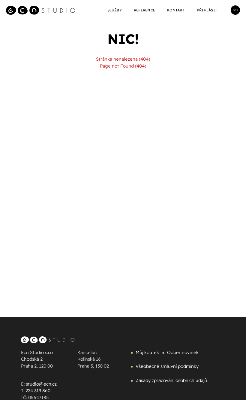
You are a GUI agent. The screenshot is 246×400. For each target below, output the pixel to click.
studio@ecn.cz (41, 384)
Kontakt (176, 10)
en (235, 9)
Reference (144, 10)
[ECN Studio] (40, 10)
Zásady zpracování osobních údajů (171, 380)
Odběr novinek (183, 352)
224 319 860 (38, 390)
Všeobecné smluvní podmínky (167, 366)
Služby (114, 10)
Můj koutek (147, 352)
